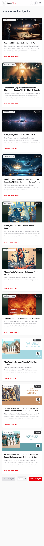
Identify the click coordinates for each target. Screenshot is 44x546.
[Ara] (36, 3)
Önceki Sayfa (8, 479)
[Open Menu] (40, 3)
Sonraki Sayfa (35, 479)
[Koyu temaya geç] (31, 3)
